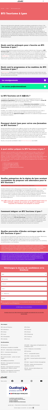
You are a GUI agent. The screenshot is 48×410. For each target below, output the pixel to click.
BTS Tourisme (5, 72)
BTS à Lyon (3, 334)
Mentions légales (17, 407)
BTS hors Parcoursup (26, 140)
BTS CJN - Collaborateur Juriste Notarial (11, 349)
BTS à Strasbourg (28, 334)
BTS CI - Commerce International (9, 352)
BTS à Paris (27, 327)
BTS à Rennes (27, 329)
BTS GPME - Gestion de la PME (32, 356)
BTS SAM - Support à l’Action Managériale (34, 362)
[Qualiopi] (18, 393)
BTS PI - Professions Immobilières (32, 348)
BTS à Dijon (3, 331)
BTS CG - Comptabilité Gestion (31, 353)
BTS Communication (6, 354)
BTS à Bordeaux (5, 329)
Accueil (2, 8)
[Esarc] (20, 1)
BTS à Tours (27, 339)
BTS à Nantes (4, 339)
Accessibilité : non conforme (26, 407)
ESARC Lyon (5, 56)
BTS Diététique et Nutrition (7, 360)
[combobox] (2, 293)
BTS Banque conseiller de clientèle (9, 347)
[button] (33, 408)
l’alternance (40, 188)
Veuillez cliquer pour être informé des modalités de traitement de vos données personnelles (24, 313)
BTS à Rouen (27, 331)
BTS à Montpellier (5, 336)
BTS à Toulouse (28, 336)
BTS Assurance (4, 345)
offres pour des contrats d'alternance (16, 200)
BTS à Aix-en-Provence (6, 327)
